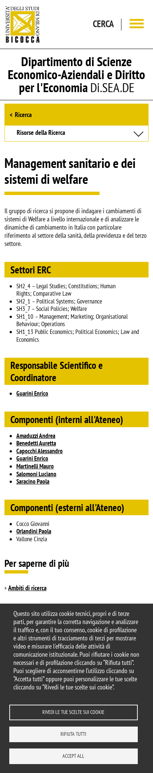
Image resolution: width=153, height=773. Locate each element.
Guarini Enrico (32, 393)
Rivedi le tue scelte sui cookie (73, 712)
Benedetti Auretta (36, 443)
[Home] (22, 24)
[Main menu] (137, 24)
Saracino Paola (32, 481)
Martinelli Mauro (35, 466)
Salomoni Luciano (36, 474)
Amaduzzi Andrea (35, 436)
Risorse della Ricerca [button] (41, 133)
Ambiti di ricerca (27, 588)
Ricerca (23, 114)
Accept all (73, 756)
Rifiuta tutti (73, 734)
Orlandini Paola (33, 531)
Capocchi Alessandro (39, 451)
